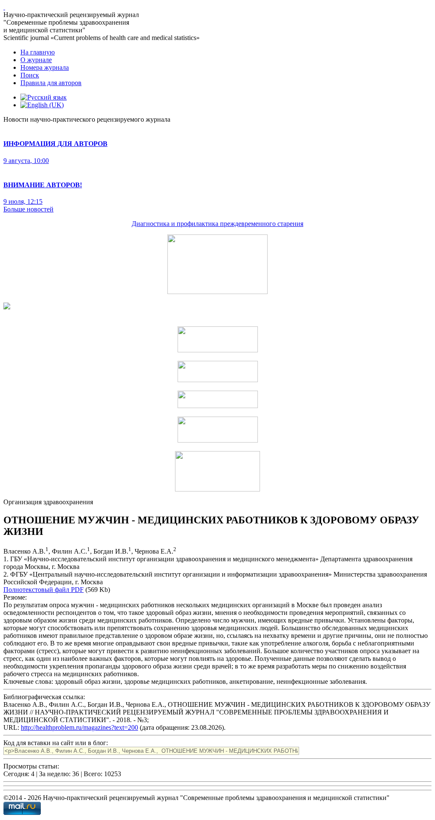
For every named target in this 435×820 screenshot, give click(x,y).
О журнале (36, 59)
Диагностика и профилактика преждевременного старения (217, 223)
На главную (37, 52)
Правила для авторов (51, 82)
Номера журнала (44, 67)
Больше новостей (28, 209)
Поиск (29, 75)
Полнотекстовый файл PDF (43, 589)
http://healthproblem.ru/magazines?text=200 (79, 727)
